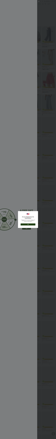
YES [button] (28, 224)
